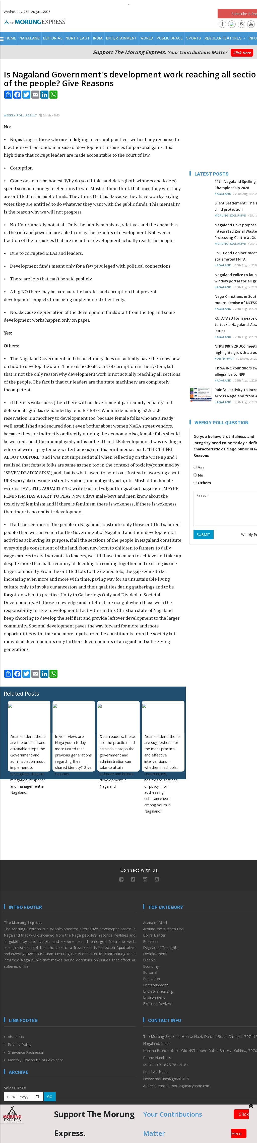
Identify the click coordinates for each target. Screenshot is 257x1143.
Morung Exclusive (230, 215)
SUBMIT (203, 534)
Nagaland (30, 38)
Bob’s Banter (154, 935)
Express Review (157, 1003)
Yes (201, 467)
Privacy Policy (19, 1044)
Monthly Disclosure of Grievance (35, 1059)
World (146, 38)
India (98, 38)
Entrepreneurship (158, 991)
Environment (154, 997)
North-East (78, 38)
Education (151, 978)
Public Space (170, 38)
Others (204, 482)
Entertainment (121, 38)
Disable (149, 959)
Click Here (242, 52)
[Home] (35, 21)
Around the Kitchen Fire (163, 928)
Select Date (15, 1087)
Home (11, 38)
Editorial (52, 38)
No (200, 475)
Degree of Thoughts (160, 947)
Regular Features (223, 38)
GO (49, 1096)
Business (151, 941)
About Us (16, 1036)
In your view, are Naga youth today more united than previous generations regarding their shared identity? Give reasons (73, 755)
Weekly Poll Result (20, 115)
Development (155, 953)
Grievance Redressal (26, 1052)
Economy (151, 966)
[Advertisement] (35, 815)
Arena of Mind (155, 922)
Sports (193, 38)
